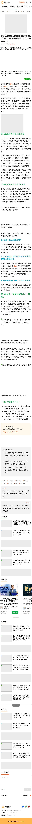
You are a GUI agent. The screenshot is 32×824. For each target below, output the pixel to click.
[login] (26, 2)
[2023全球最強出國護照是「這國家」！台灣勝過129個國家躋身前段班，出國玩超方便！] (6, 523)
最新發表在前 (26, 795)
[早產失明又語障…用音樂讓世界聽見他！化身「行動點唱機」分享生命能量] (6, 638)
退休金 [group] (10, 12)
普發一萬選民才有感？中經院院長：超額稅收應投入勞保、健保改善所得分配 (21, 755)
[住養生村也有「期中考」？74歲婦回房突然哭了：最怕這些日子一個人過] (6, 746)
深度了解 (21, 612)
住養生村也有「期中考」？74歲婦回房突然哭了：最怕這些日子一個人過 (21, 745)
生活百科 (28, 6)
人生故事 (10, 481)
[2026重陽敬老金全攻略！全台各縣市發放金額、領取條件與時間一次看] (6, 716)
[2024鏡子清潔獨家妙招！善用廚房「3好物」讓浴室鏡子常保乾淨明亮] (6, 563)
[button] (29, 2)
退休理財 (5, 6)
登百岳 (10, 483)
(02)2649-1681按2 (11, 812)
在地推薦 (20, 6)
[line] (26, 806)
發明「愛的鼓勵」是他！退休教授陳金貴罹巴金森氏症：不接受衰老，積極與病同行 (21, 687)
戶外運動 (22, 483)
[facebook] (23, 806)
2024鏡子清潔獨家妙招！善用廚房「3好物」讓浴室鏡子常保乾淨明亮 (22, 562)
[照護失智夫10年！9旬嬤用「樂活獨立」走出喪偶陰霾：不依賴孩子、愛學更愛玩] (6, 668)
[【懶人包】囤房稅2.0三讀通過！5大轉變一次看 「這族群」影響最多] (6, 533)
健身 (16, 483)
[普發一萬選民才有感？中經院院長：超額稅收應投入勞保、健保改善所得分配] (6, 755)
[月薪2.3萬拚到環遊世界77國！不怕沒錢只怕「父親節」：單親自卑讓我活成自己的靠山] (6, 658)
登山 (4, 481)
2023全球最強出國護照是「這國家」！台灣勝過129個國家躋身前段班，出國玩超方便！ (22, 523)
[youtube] (29, 806)
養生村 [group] (3, 12)
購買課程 (22, 2)
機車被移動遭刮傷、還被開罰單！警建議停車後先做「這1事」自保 (21, 552)
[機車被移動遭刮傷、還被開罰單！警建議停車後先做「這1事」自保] (6, 553)
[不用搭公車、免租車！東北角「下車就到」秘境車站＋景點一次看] (6, 726)
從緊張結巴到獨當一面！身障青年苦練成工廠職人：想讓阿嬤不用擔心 (21, 628)
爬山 (4, 483)
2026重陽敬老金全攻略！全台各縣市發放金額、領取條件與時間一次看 (21, 716)
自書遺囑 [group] (17, 12)
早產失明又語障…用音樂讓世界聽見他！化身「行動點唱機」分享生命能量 (21, 638)
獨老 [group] (28, 12)
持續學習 (13, 6)
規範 (2, 789)
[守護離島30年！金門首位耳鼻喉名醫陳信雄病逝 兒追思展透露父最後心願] (6, 697)
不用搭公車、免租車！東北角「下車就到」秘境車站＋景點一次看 (21, 725)
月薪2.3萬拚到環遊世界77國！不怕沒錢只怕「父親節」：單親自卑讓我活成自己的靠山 (22, 658)
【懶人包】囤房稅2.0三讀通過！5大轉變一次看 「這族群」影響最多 (21, 533)
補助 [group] (23, 12)
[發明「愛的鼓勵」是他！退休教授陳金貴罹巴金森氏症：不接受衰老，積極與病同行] (6, 688)
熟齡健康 (18, 481)
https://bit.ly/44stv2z (10, 432)
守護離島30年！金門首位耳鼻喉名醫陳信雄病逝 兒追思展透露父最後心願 (21, 697)
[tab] (13, 617)
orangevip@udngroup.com (14, 810)
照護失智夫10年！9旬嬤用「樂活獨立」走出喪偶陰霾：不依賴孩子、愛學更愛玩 (21, 667)
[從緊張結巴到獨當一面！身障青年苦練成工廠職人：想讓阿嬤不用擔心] (6, 628)
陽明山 (26, 481)
